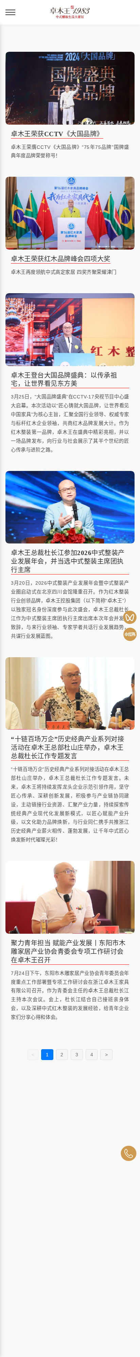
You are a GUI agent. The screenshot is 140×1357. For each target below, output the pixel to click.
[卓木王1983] (130, 617)
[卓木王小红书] (130, 634)
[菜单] (10, 12)
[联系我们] (128, 1153)
